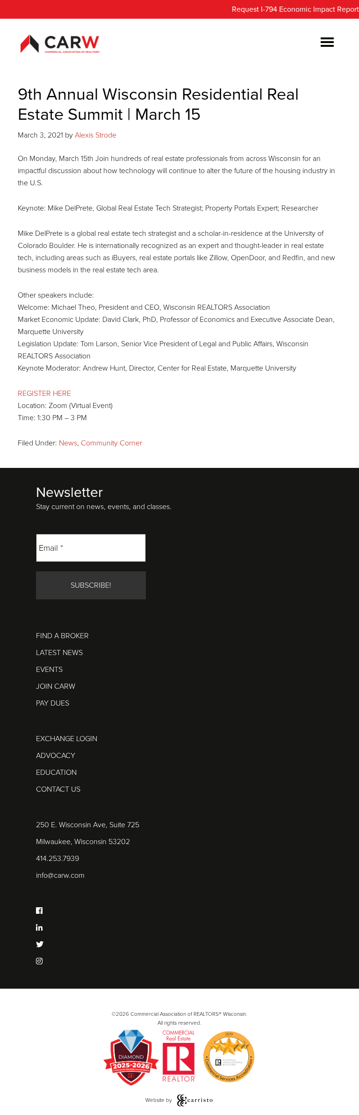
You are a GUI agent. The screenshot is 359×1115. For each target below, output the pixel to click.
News (68, 443)
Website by (159, 1100)
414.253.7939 (57, 858)
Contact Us (58, 789)
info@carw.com (60, 875)
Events (49, 669)
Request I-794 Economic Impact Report (295, 9)
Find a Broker (62, 636)
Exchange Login (66, 738)
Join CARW (55, 686)
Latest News (59, 652)
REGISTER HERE (44, 393)
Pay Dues (52, 703)
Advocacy (55, 755)
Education (56, 772)
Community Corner (111, 443)
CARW (60, 44)
